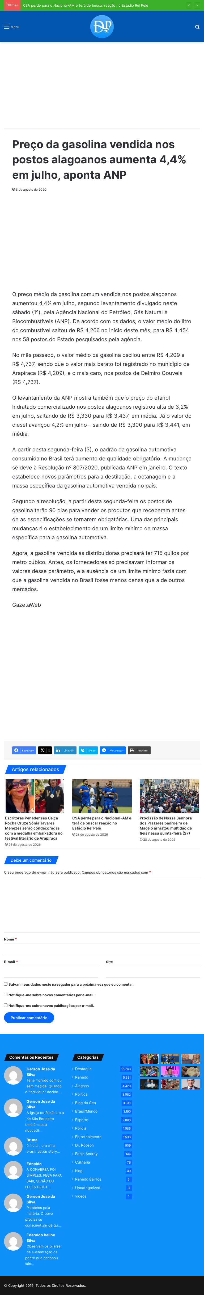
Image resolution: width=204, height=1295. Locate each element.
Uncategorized (87, 1188)
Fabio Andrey (86, 1154)
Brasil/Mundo (86, 1111)
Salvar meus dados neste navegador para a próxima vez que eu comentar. (71, 984)
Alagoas (82, 1086)
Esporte (81, 1120)
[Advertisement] (102, 83)
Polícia (80, 1128)
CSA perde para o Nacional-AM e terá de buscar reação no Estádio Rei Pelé (85, 5)
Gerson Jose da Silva (41, 1072)
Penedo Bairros (88, 1179)
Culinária (82, 1162)
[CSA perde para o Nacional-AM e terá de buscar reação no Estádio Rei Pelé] (101, 796)
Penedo (81, 1077)
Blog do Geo (85, 1103)
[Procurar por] (197, 29)
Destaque (83, 1069)
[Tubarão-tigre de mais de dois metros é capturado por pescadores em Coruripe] (170, 1084)
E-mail (11, 962)
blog (78, 1171)
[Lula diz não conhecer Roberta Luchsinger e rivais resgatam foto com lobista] (190, 1059)
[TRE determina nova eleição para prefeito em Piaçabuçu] (149, 1084)
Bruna (32, 1140)
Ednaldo (34, 1163)
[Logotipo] (102, 27)
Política (81, 1094)
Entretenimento (88, 1137)
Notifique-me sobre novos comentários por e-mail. (51, 995)
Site (109, 962)
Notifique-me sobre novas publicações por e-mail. (51, 1005)
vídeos (80, 1196)
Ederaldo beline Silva (41, 1238)
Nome (10, 939)
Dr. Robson (84, 1145)
